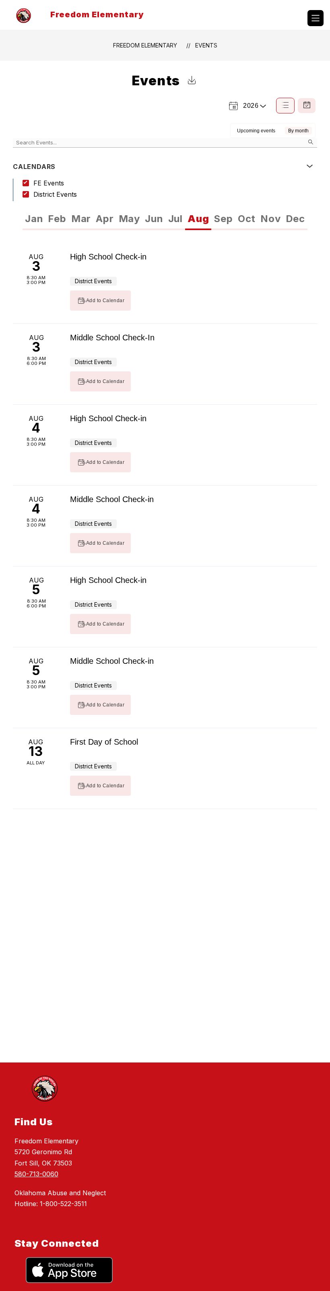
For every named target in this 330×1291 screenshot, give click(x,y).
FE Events (48, 183)
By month (298, 131)
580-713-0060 (36, 1174)
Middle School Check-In (112, 338)
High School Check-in (108, 257)
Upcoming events (256, 131)
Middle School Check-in (112, 499)
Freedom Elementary (145, 45)
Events (206, 45)
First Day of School (104, 742)
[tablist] (94, 219)
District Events (55, 194)
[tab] (34, 219)
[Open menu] (315, 18)
